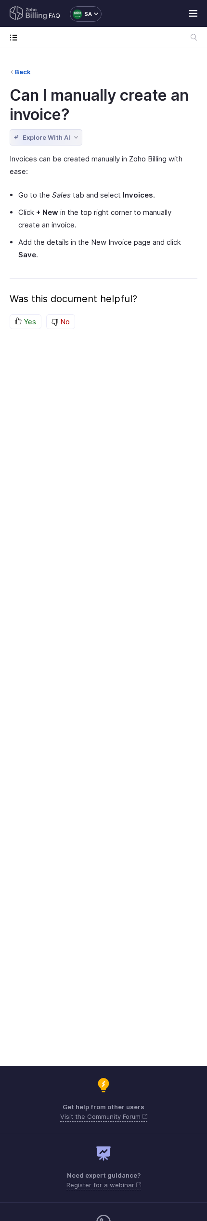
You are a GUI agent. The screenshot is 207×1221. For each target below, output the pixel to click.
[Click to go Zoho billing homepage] (28, 14)
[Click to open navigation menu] (16, 37)
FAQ (54, 15)
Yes (29, 321)
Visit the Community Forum (101, 1116)
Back (23, 72)
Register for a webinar (101, 1185)
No (64, 321)
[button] (81, 14)
